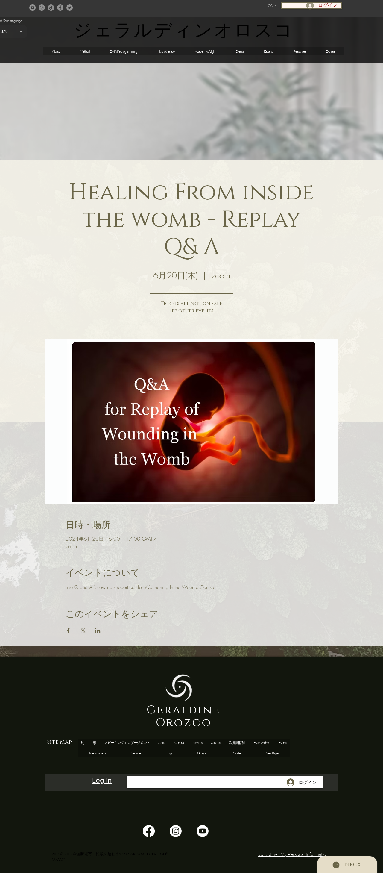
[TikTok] (51, 7)
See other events (191, 310)
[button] (240, 51)
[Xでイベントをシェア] (83, 630)
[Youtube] (203, 831)
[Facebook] (60, 7)
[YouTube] (32, 7)
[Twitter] (69, 7)
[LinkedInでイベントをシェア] (98, 630)
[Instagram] (42, 7)
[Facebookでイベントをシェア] (68, 630)
